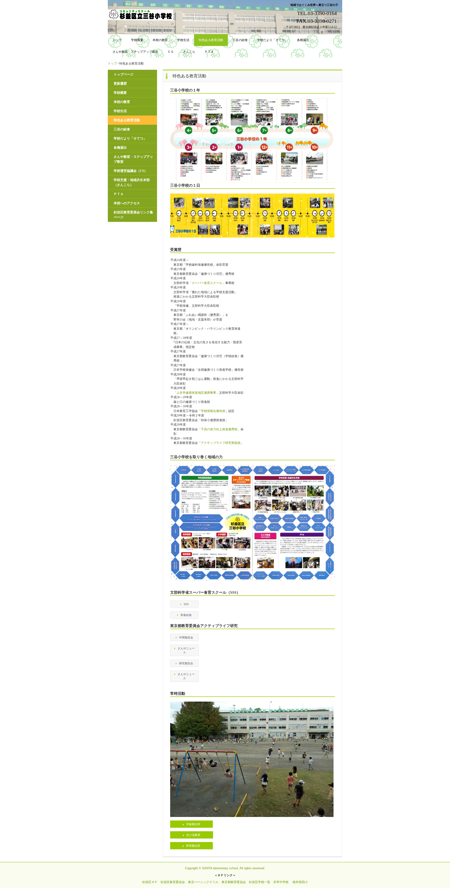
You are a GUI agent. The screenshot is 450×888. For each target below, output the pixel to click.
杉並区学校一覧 (259, 882)
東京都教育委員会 (233, 882)
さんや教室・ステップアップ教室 (135, 51)
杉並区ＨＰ (150, 882)
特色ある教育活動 (211, 40)
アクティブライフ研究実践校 (220, 443)
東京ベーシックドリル (203, 882)
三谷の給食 (240, 40)
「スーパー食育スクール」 (207, 283)
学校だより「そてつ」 (272, 40)
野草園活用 (193, 845)
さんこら (189, 51)
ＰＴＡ (209, 51)
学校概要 (137, 40)
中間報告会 (186, 637)
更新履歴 (120, 83)
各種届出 (303, 40)
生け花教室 (193, 835)
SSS (186, 604)
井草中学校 (281, 882)
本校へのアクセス (127, 203)
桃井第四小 (300, 882)
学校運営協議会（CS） (130, 171)
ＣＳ (171, 51)
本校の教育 (160, 40)
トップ (117, 40)
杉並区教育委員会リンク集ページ (133, 215)
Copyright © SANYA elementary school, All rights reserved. (225, 868)
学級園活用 (193, 824)
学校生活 (183, 40)
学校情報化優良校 (213, 411)
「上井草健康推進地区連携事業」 (196, 392)
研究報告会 (186, 663)
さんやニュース (186, 650)
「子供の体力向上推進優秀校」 (219, 429)
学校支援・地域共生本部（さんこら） (132, 182)
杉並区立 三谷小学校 (141, 14)
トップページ (123, 74)
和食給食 (186, 615)
